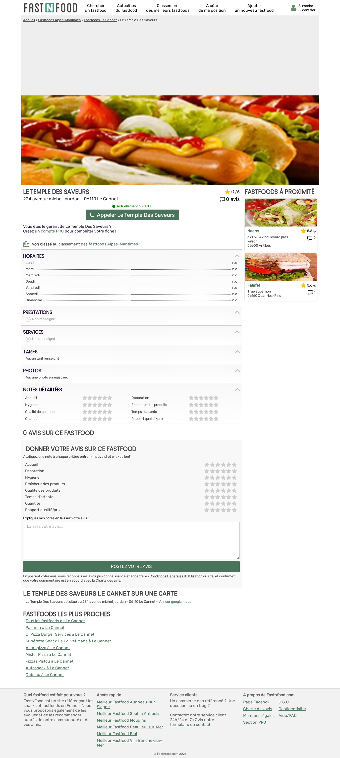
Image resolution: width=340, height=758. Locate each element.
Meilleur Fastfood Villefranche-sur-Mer (129, 743)
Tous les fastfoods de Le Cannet (55, 620)
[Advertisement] (170, 59)
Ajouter (254, 8)
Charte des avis (108, 580)
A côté (212, 8)
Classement (167, 8)
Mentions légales (259, 715)
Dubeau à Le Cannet (45, 674)
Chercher (96, 8)
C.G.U (284, 702)
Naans (253, 230)
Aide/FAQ (288, 715)
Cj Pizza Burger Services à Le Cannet (60, 634)
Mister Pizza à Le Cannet (48, 654)
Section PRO (254, 722)
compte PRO (52, 231)
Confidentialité (292, 708)
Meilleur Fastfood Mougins (121, 720)
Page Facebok (256, 702)
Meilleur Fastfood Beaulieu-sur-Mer (130, 727)
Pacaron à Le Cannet (45, 627)
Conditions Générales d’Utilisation (176, 576)
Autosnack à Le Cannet (47, 668)
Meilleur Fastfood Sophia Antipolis (128, 713)
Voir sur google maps (175, 602)
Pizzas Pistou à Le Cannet (49, 661)
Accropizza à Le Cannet (48, 647)
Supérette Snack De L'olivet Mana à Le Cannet (68, 641)
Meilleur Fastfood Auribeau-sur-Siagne (127, 704)
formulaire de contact (190, 724)
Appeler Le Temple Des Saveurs (136, 215)
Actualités (126, 8)
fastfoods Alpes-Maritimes (113, 244)
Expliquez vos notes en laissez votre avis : (56, 518)
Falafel (253, 285)
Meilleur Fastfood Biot (117, 733)
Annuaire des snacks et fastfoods (51, 7)
